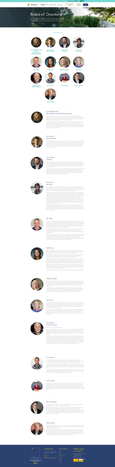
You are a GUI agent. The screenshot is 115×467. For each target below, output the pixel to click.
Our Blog (60, 460)
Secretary (78, 51)
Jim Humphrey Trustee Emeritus (36, 86)
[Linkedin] (35, 463)
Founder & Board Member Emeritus (36, 53)
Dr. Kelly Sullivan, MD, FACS (36, 50)
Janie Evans (79, 69)
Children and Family (52, 4)
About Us (43, 4)
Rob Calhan (36, 69)
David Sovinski (50, 101)
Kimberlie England (64, 69)
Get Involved (60, 4)
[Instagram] (37, 463)
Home (60, 451)
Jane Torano (78, 50)
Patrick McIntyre (78, 85)
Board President (50, 51)
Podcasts (60, 458)
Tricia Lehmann (65, 85)
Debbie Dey (50, 69)
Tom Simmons (50, 50)
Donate (60, 462)
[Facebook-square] (34, 463)
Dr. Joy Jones (50, 85)
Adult (47, 4)
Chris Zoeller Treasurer (64, 50)
